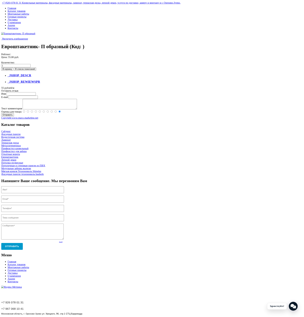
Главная (12, 8)
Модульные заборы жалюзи (16, 168)
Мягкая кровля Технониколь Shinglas (21, 171)
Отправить (12, 246)
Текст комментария (12, 108)
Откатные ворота (10, 154)
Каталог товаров (16, 11)
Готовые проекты (17, 16)
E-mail (5, 97)
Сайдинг (6, 131)
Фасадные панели (11, 134)
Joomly (61, 242)
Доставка (13, 19)
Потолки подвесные (12, 162)
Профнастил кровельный (14, 148)
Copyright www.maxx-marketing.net (19, 117)
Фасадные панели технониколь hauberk (22, 174)
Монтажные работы (18, 14)
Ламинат (6, 140)
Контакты (13, 28)
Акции (11, 25)
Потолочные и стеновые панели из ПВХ (23, 165)
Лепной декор (8, 159)
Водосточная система (12, 137)
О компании (14, 22)
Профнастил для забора (14, 151)
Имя (3, 93)
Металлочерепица (11, 145)
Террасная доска (10, 142)
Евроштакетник (9, 157)
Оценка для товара (11, 111)
